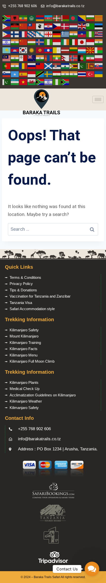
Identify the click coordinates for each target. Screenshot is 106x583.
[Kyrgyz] (40, 50)
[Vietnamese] (23, 82)
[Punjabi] (15, 66)
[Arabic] (32, 18)
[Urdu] (6, 82)
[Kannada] (99, 42)
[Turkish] (90, 74)
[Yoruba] (57, 82)
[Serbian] (57, 66)
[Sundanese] (32, 74)
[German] (57, 34)
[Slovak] (99, 66)
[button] (92, 569)
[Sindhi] (82, 66)
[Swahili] (40, 74)
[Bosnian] (82, 18)
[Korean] (23, 50)
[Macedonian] (90, 50)
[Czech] (57, 26)
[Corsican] (40, 26)
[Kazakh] (6, 50)
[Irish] (65, 42)
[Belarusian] (65, 18)
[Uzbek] (15, 82)
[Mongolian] (48, 58)
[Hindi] (15, 42)
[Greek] (65, 34)
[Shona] (74, 66)
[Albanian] (15, 18)
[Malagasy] (99, 50)
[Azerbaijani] (48, 18)
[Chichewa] (15, 26)
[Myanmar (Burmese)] (57, 58)
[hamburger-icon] (98, 99)
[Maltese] (23, 58)
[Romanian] (23, 66)
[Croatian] (48, 26)
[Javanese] (90, 42)
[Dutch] (74, 26)
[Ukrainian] (99, 74)
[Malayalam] (15, 58)
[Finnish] (15, 34)
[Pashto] (82, 58)
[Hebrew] (6, 42)
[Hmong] (23, 42)
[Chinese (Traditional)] (32, 26)
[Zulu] (65, 82)
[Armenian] (40, 18)
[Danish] (65, 26)
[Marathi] (40, 58)
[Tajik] (57, 74)
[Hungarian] (32, 42)
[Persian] (90, 58)
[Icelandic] (40, 42)
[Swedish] (48, 74)
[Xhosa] (40, 82)
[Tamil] (65, 74)
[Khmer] (15, 50)
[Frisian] (32, 34)
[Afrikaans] (6, 18)
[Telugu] (74, 74)
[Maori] (32, 58)
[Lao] (48, 50)
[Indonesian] (57, 42)
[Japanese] (82, 42)
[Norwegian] (74, 58)
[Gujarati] (74, 34)
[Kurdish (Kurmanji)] (32, 50)
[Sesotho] (65, 66)
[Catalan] (99, 18)
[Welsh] (32, 82)
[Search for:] (53, 229)
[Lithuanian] (74, 50)
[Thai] (82, 74)
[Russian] (32, 66)
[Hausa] (90, 34)
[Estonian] (99, 26)
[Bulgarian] (90, 18)
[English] (82, 26)
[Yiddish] (48, 82)
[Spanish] (23, 74)
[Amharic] (23, 18)
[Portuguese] (6, 66)
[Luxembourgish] (82, 50)
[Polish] (99, 58)
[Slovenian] (6, 74)
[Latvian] (65, 50)
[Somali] (15, 74)
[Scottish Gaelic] (48, 66)
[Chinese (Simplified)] (23, 26)
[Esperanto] (90, 26)
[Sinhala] (90, 66)
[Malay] (6, 58)
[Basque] (57, 18)
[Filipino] (6, 34)
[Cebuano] (6, 26)
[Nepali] (65, 58)
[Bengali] (74, 18)
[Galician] (40, 34)
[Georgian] (48, 34)
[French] (23, 34)
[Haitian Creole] (82, 34)
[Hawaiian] (99, 34)
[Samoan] (40, 66)
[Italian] (74, 42)
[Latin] (57, 50)
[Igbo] (48, 42)
